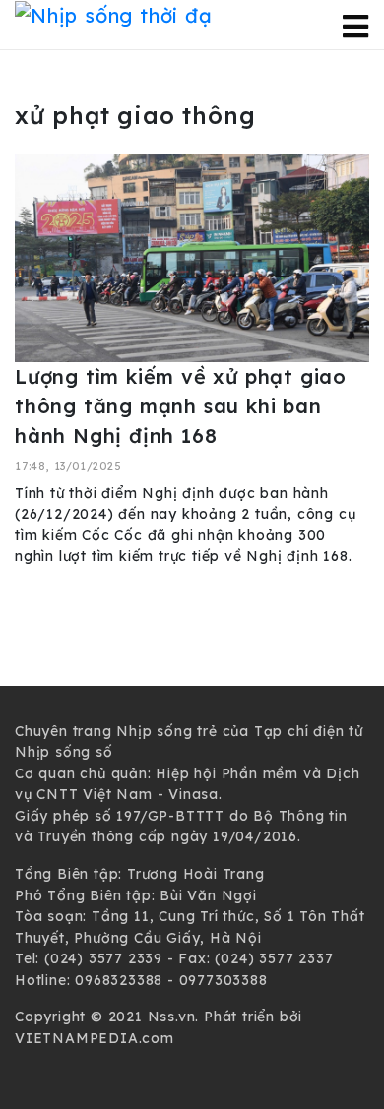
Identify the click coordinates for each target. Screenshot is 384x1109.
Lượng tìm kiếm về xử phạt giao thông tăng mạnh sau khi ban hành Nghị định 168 (181, 406)
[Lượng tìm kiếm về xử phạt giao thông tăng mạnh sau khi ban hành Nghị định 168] (192, 256)
